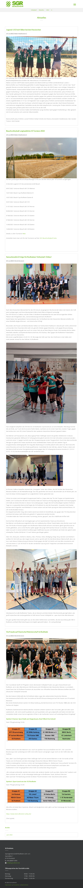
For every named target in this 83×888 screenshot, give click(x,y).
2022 (47, 10)
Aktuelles (41, 10)
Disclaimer (16, 885)
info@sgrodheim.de (13, 863)
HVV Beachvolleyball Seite (48, 238)
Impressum (8, 885)
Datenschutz (24, 885)
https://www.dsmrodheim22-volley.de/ (18, 814)
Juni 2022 (10, 835)
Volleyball (34, 10)
